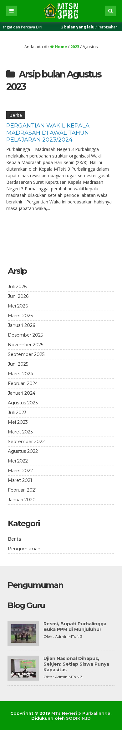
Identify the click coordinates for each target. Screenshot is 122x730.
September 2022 (26, 441)
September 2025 (26, 354)
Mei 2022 (18, 461)
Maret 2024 (20, 374)
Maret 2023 (20, 432)
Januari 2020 (22, 499)
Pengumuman (24, 549)
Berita (15, 115)
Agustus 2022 (23, 451)
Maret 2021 (20, 480)
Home (60, 46)
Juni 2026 (18, 296)
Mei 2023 (18, 422)
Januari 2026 (21, 325)
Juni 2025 (18, 364)
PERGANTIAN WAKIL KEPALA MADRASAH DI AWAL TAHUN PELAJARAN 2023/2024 (47, 132)
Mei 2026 (18, 306)
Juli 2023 (17, 412)
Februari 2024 (23, 383)
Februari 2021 (22, 490)
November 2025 (25, 345)
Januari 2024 (21, 393)
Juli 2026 (17, 286)
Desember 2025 (25, 335)
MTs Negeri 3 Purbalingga (80, 713)
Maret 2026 (20, 315)
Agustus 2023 (23, 403)
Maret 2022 (20, 470)
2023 (74, 46)
